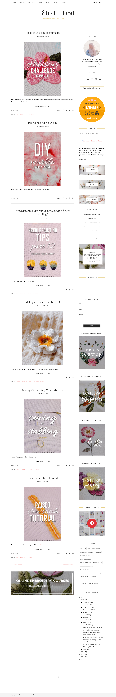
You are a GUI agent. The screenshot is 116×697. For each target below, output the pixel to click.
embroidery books (94, 548)
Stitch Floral (58, 13)
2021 (82, 597)
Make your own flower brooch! (43, 302)
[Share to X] (66, 110)
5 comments (14, 465)
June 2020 (86, 617)
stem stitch (40, 545)
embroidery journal (90, 214)
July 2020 (86, 615)
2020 (82, 600)
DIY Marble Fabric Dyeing (42, 122)
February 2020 (87, 647)
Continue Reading (42, 106)
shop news (32, 381)
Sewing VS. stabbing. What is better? (42, 390)
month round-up (85, 562)
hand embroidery (21, 114)
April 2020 (86, 622)
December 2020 (88, 602)
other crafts (84, 569)
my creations (97, 562)
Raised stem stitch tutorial (43, 478)
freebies (90, 218)
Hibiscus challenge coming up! (42, 32)
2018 (82, 654)
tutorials (37, 202)
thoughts (83, 580)
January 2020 (87, 649)
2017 (82, 657)
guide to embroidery (22, 381)
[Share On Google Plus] (72, 110)
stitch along (30, 114)
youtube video (40, 381)
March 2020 (87, 625)
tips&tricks (30, 202)
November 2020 (88, 605)
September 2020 (88, 610)
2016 (82, 659)
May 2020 (86, 620)
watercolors (93, 583)
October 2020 (87, 607)
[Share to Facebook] (63, 110)
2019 (82, 652)
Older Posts (68, 565)
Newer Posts (18, 565)
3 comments (14, 110)
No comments (15, 198)
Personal (83, 548)
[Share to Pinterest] (69, 110)
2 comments (14, 378)
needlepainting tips (33, 293)
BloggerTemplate (31, 694)
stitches (29, 557)
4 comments (14, 290)
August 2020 (87, 612)
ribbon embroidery (86, 573)
